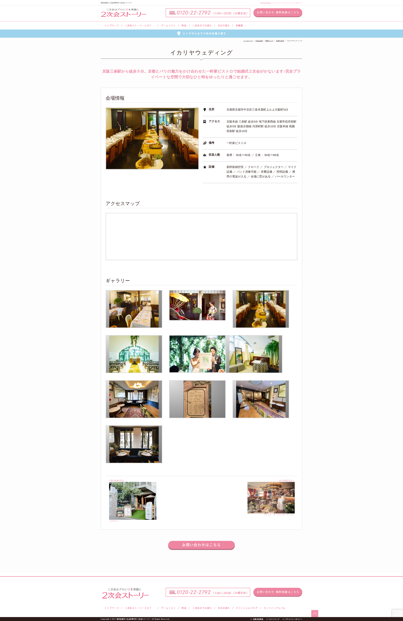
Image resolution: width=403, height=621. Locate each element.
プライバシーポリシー (293, 3)
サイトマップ (278, 3)
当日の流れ (224, 25)
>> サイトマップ (272, 619)
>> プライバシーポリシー (292, 619)
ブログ (247, 608)
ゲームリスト (168, 25)
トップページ (111, 25)
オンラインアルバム (274, 608)
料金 (184, 25)
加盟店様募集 (265, 3)
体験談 (239, 25)
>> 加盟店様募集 (256, 619)
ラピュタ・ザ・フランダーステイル (279, 515)
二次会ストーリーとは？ (140, 25)
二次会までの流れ (202, 25)
